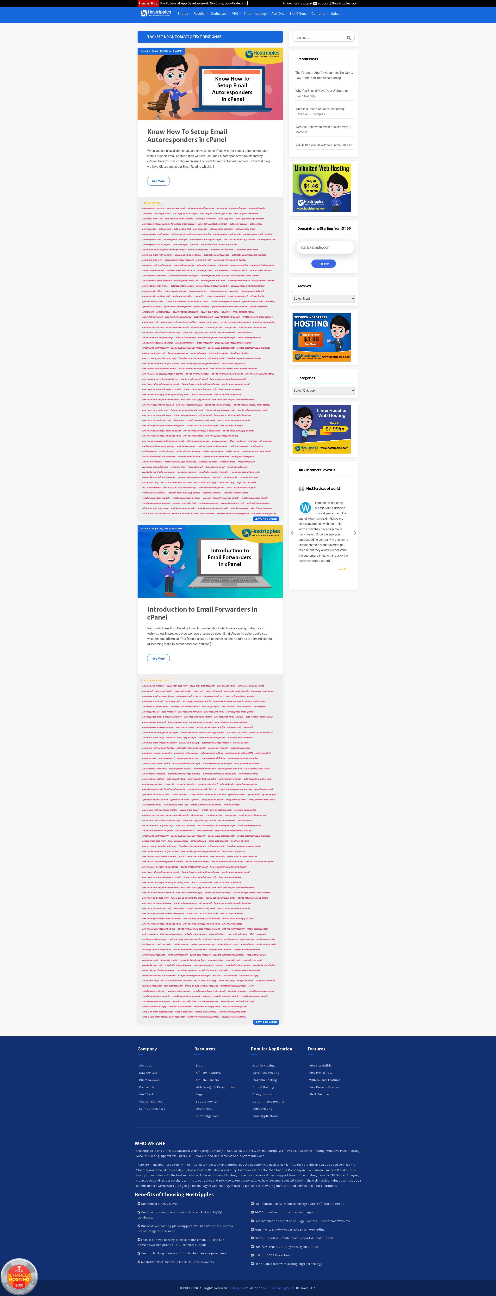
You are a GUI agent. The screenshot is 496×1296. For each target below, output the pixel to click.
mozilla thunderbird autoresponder (159, 456)
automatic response (206, 265)
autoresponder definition (154, 275)
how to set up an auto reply (155, 410)
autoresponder (222, 270)
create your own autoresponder (236, 322)
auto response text (266, 239)
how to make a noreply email (235, 384)
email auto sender (227, 332)
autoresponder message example (212, 286)
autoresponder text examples (224, 291)
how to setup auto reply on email (238, 431)
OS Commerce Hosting (268, 1101)
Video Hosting (262, 1108)
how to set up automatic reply (156, 415)
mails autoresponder (266, 944)
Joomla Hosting (263, 1065)
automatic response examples (233, 265)
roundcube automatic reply (178, 965)
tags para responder (246, 482)
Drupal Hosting (263, 1087)
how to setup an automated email (233, 420)
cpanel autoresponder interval (225, 301)
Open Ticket (204, 1108)
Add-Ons (278, 13)
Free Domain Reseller (324, 1087)
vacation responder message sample (221, 498)
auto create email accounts (200, 208)
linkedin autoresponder (196, 934)
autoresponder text (198, 291)
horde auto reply (198, 353)
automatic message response (179, 260)
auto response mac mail (154, 722)
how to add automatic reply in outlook (160, 363)
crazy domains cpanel (243, 312)
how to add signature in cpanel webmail (200, 363)
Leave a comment (266, 518)
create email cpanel (208, 322)
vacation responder (211, 493)
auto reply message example (250, 218)
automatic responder (184, 265)
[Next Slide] (355, 532)
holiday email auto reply (153, 353)
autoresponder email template (156, 280)
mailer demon (232, 451)
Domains (318, 13)
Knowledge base (207, 1116)
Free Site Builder (321, 1065)
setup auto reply (226, 482)
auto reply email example (185, 213)
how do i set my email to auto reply (159, 358)
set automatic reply (248, 477)
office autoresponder (152, 462)
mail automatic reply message (212, 446)
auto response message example (205, 239)
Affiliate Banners (207, 1080)
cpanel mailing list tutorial (185, 312)
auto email (221, 208)
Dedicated (219, 13)
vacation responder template (156, 503)
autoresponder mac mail (230, 768)
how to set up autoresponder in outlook (232, 415)
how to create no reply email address (160, 379)
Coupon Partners (151, 1101)
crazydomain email (203, 317)
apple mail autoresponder (202, 686)
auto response (200, 229)
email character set (184, 343)
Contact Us (146, 1087)
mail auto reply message (260, 441)
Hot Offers (298, 13)
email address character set (252, 327)
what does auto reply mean (155, 508)
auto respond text (182, 229)
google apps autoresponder (155, 348)
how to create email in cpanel (259, 374)
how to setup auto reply (231, 425)
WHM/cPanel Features (324, 1080)
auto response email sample (227, 234)
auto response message (175, 239)
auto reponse (256, 224)
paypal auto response (200, 955)
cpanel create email (151, 306)
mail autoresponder (239, 446)
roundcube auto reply (237, 467)
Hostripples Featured (156, 680)
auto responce (149, 229)
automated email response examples (219, 244)
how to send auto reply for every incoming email (165, 394)
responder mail (195, 467)
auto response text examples (156, 244)
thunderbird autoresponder (211, 487)
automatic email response (216, 255)
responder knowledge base (155, 467)
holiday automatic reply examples (253, 348)
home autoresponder (178, 353)
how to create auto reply (197, 374)
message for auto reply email (256, 451)
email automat (245, 332)
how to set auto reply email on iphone (160, 399)
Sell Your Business (152, 1108)
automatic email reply (247, 249)
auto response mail (151, 239)
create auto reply (150, 322)
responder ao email (207, 462)
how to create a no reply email (193, 368)
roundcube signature (186, 472)
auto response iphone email (259, 717)
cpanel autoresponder (152, 301)
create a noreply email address (258, 317)
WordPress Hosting (265, 1072)
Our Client (146, 1094)
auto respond (164, 229)
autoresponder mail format (155, 286)
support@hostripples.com (337, 3)
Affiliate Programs (208, 1072)
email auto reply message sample (199, 332)
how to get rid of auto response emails (160, 384)
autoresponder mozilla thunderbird (247, 286)
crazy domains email (152, 317)
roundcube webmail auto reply (245, 472)
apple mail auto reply (177, 686)
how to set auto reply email (227, 394)
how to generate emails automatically (228, 379)
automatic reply (204, 260)
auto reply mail (226, 218)
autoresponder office (152, 291)
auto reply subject (238, 224)
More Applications (265, 1116)
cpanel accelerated (216, 296)
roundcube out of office (264, 965)
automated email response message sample (163, 249)
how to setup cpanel (193, 436)
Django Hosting (263, 1094)
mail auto (240, 441)
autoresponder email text (186, 280)
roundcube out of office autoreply (158, 472)
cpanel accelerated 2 (238, 296)
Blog (199, 1065)
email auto (147, 332)
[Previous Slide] (292, 532)
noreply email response (242, 456)
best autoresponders (182, 296)
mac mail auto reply (237, 934)
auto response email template (257, 234)
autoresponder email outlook (215, 275)
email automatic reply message (157, 337)
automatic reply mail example (156, 265)
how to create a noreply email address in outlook (233, 368)
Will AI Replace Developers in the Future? (323, 145)
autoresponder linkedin (263, 280)
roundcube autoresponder (238, 965)
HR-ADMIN (176, 51)
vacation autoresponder (153, 493)
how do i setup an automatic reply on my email (201, 358)
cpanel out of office (210, 312)
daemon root (197, 327)
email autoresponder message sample (216, 337)
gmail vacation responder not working (233, 343)
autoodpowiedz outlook (153, 270)
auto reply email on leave (246, 213)
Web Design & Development (216, 1087)
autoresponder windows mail (156, 296)
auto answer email (176, 208)
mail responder (149, 451)
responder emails (246, 462)
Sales (335, 13)
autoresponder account (260, 270)
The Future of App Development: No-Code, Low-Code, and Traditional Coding (324, 75)
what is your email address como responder (193, 513)
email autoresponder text (250, 337)
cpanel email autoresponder (177, 306)
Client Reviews (149, 1080)
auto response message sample (239, 239)
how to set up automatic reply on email (192, 415)
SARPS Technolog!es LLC (278, 1288)
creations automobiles (264, 322)
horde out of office (240, 353)
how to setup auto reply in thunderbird (201, 431)
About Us (145, 1065)
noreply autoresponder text (216, 456)
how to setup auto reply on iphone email (161, 436)
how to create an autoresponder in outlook (162, 374)
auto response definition (221, 229)
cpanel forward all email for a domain (229, 306)
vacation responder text (184, 503)
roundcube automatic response (209, 965)
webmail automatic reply (232, 503)
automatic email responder (188, 255)
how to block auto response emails (159, 368)
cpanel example (201, 306)
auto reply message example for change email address (168, 224)
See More (158, 181)
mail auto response (186, 446)
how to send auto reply (230, 389)
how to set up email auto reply (156, 420)
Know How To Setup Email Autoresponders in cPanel (187, 136)
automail (194, 244)
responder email (227, 462)
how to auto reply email (233, 363)
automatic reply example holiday (230, 260)
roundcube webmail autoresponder (159, 477)
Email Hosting (255, 13)
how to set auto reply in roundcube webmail (233, 399)
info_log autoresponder (198, 441)
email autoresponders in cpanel (157, 343)
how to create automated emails (227, 374)
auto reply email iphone (262, 691)
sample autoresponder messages (194, 477)
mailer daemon (166, 451)
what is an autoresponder (183, 508)
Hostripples (235, 1288)
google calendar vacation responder (188, 348)
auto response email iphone (155, 234)
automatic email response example (249, 255)
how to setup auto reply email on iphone (161, 431)
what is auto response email (156, 513)
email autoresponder (185, 337)
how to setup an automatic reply (202, 425)
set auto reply (230, 477)
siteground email (245, 980)
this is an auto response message (179, 487)
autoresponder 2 (239, 270)
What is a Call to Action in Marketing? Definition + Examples (320, 111)
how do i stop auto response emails (244, 358)
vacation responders (208, 503)
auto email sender (238, 208)
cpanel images (163, 312)
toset (229, 487)
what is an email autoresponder (213, 508)
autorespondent (204, 270)
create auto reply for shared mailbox (178, 322)
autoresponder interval (239, 280)
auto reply (147, 213)
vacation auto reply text (245, 487)
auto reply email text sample (179, 218)
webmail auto (226, 1001)
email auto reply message (167, 332)
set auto (217, 477)
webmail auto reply (245, 1001)
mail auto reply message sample (158, 446)
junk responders (219, 441)
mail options (257, 446)
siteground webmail (265, 980)
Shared (183, 13)
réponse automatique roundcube (180, 462)
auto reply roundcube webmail (212, 224)
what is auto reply (239, 508)
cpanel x (226, 312)
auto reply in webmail (205, 218)
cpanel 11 (199, 296)
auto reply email (162, 213)
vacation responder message (186, 498)
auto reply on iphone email (155, 706)
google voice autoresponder (221, 348)
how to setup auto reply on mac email (201, 924)
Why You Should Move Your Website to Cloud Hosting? (321, 93)
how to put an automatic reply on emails (161, 389)
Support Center (206, 1101)
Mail (232, 441)
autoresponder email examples (183, 275)
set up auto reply (150, 482)
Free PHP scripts (320, 1072)
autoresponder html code (213, 280)
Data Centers (148, 1072)
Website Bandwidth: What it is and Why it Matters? (322, 129)
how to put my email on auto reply (200, 389)
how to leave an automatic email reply (200, 384)
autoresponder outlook (175, 291)
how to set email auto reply (218, 405)
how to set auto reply (201, 394)
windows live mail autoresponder (233, 513)
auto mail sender (257, 208)
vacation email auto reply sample (184, 493)
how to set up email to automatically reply (194, 420)
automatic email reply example (157, 255)
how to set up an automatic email (187, 410)
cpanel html (148, 312)
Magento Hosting (264, 1080)
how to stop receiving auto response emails (163, 441)
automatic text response (262, 265)
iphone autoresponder (257, 929)
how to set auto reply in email (195, 399)
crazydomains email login (227, 317)
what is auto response (261, 508)
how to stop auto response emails (221, 436)
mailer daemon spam (213, 451)
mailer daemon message (188, 451)
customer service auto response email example (165, 327)
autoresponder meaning (182, 286)
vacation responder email (236, 493)
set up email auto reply (205, 482)
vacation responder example (156, 498)
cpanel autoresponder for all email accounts (187, 301)
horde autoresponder (219, 353)
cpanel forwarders (258, 306)
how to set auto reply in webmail (158, 405)
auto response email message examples (191, 234)
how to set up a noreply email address (251, 405)
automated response (198, 249)
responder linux (177, 467)
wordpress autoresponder (263, 513)
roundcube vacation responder (213, 472)
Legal (199, 1094)
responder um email (214, 467)
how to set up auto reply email (220, 410)
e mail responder (214, 327)
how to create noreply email (194, 379)
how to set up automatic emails (253, 410)
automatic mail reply (152, 260)
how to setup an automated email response (163, 425)
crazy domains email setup (178, 317)
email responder (204, 343)
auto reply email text (152, 218)
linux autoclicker (217, 934)
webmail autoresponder (258, 503)
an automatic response (153, 208)
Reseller (200, 13)
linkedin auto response (171, 934)
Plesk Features (319, 1094)
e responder (230, 327)
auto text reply (180, 244)
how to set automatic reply (189, 405)
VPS (235, 13)
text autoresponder (151, 487)
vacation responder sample (254, 498)
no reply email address (189, 456)
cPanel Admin (257, 296)
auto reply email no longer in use (215, 213)
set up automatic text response (176, 482)
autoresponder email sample (245, 275)
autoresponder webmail (252, 291)
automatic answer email (222, 249)
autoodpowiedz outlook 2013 (181, 270)
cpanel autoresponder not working (258, 301)
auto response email (245, 229)
